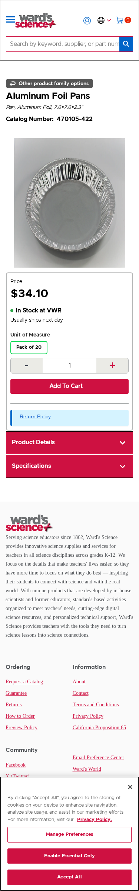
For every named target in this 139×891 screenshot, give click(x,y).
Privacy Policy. (94, 819)
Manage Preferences (69, 834)
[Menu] (10, 21)
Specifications (31, 466)
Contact (81, 693)
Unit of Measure (30, 335)
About (79, 681)
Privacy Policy (88, 716)
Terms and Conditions (96, 704)
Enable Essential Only (69, 856)
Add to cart (66, 386)
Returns (13, 704)
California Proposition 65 (99, 727)
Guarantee (16, 693)
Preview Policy (21, 727)
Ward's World (87, 769)
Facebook (16, 765)
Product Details (33, 442)
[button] (87, 20)
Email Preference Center (98, 757)
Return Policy (35, 416)
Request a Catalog (24, 681)
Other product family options (53, 83)
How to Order (20, 716)
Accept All (69, 877)
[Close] (130, 787)
